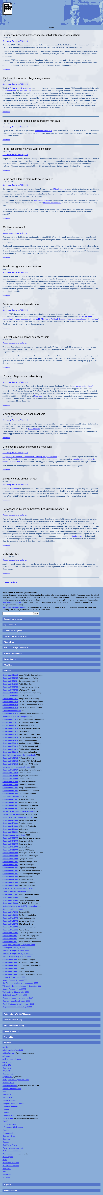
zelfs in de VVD (25, 91)
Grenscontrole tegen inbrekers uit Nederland (27, 446)
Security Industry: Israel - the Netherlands (19, 755)
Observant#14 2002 (10, 921)
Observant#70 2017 (10, 722)
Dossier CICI (8, 1095)
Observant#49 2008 (10, 791)
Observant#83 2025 (10, 678)
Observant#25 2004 (10, 876)
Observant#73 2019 (10, 708)
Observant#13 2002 (10, 924)
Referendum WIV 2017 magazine (16, 717)
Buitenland (7, 1068)
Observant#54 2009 (10, 776)
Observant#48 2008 (10, 793)
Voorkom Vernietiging (13, 1020)
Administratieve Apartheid (13, 1050)
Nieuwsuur (38, 396)
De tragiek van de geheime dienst (16, 1080)
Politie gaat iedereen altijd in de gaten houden (28, 179)
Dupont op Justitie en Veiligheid (15, 233)
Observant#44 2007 (10, 808)
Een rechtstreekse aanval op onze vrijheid (26, 337)
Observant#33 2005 (10, 853)
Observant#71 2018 (10, 720)
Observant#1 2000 (10, 974)
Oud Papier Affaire (10, 1145)
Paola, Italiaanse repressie (13, 1148)
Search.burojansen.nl (13, 619)
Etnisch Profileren (9, 1100)
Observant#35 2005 (10, 847)
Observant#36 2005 (10, 844)
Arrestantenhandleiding (12, 711)
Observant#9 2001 (10, 936)
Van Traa (6, 1178)
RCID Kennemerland (11, 1166)
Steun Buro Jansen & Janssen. (15, 607)
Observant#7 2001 (10, 942)
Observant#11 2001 (10, 930)
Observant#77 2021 (10, 696)
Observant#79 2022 (10, 690)
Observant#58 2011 (10, 761)
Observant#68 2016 (10, 728)
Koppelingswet (8, 1115)
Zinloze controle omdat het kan (20, 478)
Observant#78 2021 (10, 693)
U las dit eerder (34, 429)
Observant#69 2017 (10, 725)
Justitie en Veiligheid (13, 631)
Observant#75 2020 (10, 702)
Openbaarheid (10, 625)
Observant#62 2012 (10, 746)
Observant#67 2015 (10, 731)
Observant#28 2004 (10, 868)
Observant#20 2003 (10, 897)
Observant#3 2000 (10, 968)
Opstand (6, 1142)
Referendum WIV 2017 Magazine (17, 1014)
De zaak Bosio (8, 1083)
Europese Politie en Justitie (13, 1103)
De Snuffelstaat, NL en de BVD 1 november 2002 (22, 906)
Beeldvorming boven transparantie (22, 266)
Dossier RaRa (8, 1097)
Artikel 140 (7, 1065)
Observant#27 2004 (10, 871)
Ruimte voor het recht (11, 814)
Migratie (6, 1130)
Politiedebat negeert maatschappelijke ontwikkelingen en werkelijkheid (41, 35)
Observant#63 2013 (10, 743)
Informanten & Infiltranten (13, 1127)
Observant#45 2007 (10, 805)
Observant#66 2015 (10, 734)
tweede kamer (10, 91)
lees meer (6, 69)
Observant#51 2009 (10, 785)
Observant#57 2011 (10, 764)
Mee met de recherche (52, 203)
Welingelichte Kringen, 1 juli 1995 (16, 992)
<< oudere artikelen (10, 582)
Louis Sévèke (8, 1118)
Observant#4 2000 (10, 965)
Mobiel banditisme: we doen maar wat (24, 414)
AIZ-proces (7, 1062)
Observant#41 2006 (10, 826)
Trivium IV (14, 489)
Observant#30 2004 (10, 862)
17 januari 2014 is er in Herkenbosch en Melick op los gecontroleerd (30, 457)
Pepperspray (8, 1157)
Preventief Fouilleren (11, 1163)
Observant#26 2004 (10, 874)
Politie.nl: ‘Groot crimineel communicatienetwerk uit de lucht (74, 319)
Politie (5, 1160)
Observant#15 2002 (10, 918)
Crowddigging (10, 659)
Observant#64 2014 (10, 740)
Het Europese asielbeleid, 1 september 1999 (20, 983)
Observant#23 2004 (10, 882)
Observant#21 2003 (10, 894)
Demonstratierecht (10, 1086)
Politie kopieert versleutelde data (21, 304)
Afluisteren (7, 1056)
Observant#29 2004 (10, 865)
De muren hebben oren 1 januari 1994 (18, 998)
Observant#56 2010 (10, 770)
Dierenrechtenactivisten (12, 1089)
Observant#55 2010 (10, 773)
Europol (6, 1109)
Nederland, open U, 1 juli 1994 (15, 995)
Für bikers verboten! (14, 227)
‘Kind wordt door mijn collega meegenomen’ (27, 78)
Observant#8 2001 (10, 939)
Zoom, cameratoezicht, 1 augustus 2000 (19, 945)
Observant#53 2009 (10, 779)
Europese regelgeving (11, 1106)
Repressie (7, 1169)
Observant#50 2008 (10, 788)
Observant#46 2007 (10, 802)
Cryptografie (7, 1077)
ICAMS (5, 1121)
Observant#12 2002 (10, 927)
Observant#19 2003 (10, 900)
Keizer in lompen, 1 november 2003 (17, 891)
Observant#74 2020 (10, 705)
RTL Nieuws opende (42, 200)
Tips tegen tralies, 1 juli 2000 (14, 948)
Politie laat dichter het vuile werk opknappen (27, 148)
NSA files (8, 665)
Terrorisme (7, 1175)
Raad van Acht (77, 536)
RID (4, 1172)
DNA (4, 1092)
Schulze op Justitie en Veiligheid (15, 41)
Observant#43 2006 (10, 820)
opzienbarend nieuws (43, 131)
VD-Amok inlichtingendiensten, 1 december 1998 (22, 986)
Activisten (6, 1047)
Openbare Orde (9, 1136)
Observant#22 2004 (10, 885)
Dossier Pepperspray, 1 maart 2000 (17, 956)
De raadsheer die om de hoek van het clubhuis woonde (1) (35, 509)
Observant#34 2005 (10, 850)
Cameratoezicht (9, 1074)
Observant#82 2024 (10, 681)
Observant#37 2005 (10, 841)
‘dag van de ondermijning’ (82, 386)
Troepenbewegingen (13, 653)
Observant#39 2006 (10, 832)
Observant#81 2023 (10, 684)
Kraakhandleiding (11, 1031)
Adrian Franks (8, 1053)
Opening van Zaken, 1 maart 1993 (16, 1001)
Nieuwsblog (9, 642)
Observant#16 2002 (10, 915)
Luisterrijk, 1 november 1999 (14, 977)
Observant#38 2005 (10, 838)
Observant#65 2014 (10, 737)
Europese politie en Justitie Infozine (17, 767)
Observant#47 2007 (10, 800)
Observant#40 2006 (10, 829)
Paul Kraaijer (8, 1154)
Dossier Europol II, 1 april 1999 (15, 980)
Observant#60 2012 (10, 752)
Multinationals (8, 1133)
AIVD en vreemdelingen (12, 1059)
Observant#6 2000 (10, 959)
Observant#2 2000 (10, 971)
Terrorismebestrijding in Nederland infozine (20, 811)
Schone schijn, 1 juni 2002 (13, 909)
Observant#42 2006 (10, 823)
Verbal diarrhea (11, 554)
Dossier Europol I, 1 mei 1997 (14, 989)
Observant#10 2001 (10, 933)
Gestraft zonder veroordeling (14, 835)
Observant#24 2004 (10, 879)
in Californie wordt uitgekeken (19, 88)
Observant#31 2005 (10, 859)
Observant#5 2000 (10, 962)
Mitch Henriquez (59, 189)
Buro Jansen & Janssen (12, 602)
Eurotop (6, 1112)
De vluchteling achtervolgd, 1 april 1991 (18, 1004)
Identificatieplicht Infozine (12, 796)
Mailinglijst (8, 1037)
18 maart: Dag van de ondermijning (22, 376)
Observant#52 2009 (10, 782)
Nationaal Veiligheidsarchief (16, 648)
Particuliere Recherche (12, 1151)
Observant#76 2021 (10, 699)
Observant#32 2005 (10, 856)
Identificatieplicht (9, 1124)
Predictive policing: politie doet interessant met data (31, 120)
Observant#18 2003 (10, 903)
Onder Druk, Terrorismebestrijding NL (17, 817)
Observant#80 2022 (10, 687)
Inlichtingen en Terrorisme (15, 636)
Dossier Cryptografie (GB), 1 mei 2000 (18, 954)
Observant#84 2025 (10, 675)
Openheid (6, 1139)
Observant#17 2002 (10, 912)
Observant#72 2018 (10, 714)
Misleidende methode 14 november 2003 (19, 888)
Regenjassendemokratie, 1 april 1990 (17, 1007)
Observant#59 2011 (10, 758)
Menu (51, 27)
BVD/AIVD (7, 1071)
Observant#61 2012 (10, 749)
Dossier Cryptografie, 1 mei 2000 (16, 951)
